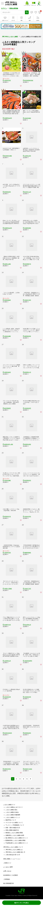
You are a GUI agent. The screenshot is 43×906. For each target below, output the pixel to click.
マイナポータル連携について (14, 822)
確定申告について (11, 820)
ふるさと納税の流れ (11, 810)
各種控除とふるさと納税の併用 (15, 835)
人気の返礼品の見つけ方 (13, 854)
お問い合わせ (7, 871)
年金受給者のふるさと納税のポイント (17, 843)
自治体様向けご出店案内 (10, 875)
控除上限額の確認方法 (12, 830)
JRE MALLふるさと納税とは (14, 849)
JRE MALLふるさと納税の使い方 (15, 852)
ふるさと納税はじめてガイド (14, 807)
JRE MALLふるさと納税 (10, 36)
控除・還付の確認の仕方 (13, 827)
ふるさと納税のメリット (13, 817)
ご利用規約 (6, 879)
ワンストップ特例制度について (15, 825)
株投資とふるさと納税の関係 (14, 832)
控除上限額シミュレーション (12, 859)
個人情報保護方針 (8, 883)
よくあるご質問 (8, 867)
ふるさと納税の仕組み (12, 812)
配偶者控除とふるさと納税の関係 (15, 840)
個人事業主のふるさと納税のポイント (17, 838)
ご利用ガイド (7, 863)
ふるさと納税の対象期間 (13, 815)
